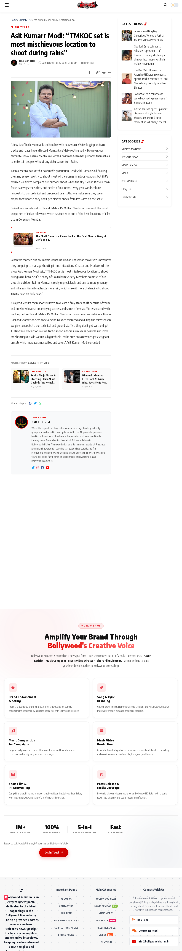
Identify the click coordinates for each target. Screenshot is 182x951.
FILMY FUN (106, 942)
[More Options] (109, 72)
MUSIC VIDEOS (106, 913)
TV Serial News (130, 156)
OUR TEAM (66, 913)
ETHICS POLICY (66, 935)
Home (14, 19)
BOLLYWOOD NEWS (105, 898)
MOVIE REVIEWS (103, 906)
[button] (7, 5)
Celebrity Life (25, 19)
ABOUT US (66, 898)
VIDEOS (103, 935)
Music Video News (131, 148)
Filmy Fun (126, 189)
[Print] (104, 72)
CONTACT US (66, 906)
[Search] (165, 5)
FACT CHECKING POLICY (66, 920)
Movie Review (129, 165)
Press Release (129, 181)
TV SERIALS (102, 920)
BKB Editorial (27, 60)
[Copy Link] (98, 72)
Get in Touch (51, 852)
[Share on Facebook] (89, 72)
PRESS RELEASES (106, 927)
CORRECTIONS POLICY (66, 927)
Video (125, 173)
